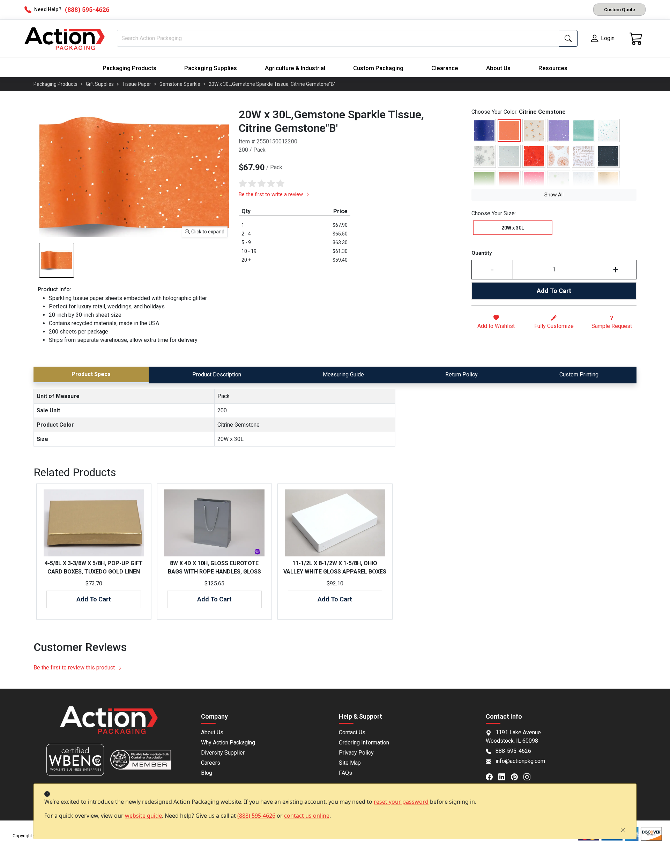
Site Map (350, 762)
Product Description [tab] (216, 374)
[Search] (568, 38)
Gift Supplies (100, 84)
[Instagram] (529, 776)
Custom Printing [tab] (578, 374)
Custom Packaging (378, 68)
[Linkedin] (504, 776)
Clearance (444, 68)
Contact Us (352, 732)
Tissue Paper (136, 84)
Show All (554, 194)
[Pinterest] (517, 776)
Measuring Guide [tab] (343, 374)
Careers (210, 762)
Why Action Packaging (228, 742)
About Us (498, 68)
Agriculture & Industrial (295, 68)
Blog (206, 773)
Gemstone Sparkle (179, 84)
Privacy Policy (356, 752)
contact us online (306, 815)
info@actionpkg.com (520, 761)
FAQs (345, 773)
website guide (143, 815)
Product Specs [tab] (91, 374)
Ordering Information (364, 742)
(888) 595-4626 (256, 815)
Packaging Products (129, 68)
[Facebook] (492, 776)
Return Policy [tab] (461, 374)
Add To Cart (554, 290)
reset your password (401, 801)
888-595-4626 (513, 751)
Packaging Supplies (210, 68)
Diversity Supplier (223, 752)
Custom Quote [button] (619, 9)
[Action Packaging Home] (109, 724)
